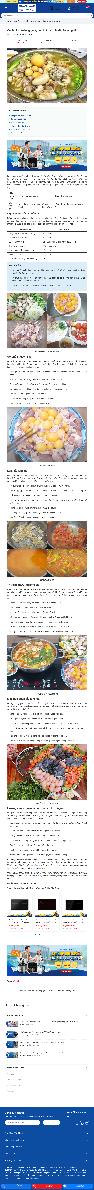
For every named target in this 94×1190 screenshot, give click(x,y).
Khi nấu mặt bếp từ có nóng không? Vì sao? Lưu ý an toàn (40, 1032)
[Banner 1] (47, 1)
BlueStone (30, 876)
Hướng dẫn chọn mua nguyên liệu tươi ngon (28, 133)
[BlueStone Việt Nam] (27, 8)
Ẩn (28, 111)
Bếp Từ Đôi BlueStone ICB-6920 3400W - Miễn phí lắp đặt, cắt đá (19, 921)
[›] (84, 912)
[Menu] (6, 8)
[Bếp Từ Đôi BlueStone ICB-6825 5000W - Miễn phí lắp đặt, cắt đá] (47, 904)
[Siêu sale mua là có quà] (47, 155)
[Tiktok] (82, 1123)
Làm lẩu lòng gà (17, 122)
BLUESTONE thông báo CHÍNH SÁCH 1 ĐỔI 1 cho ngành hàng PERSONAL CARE (49, 1022)
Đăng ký (51, 1123)
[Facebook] (77, 1123)
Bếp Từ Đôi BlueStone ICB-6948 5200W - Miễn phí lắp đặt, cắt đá (73, 921)
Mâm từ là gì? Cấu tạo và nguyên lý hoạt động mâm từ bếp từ (41, 1042)
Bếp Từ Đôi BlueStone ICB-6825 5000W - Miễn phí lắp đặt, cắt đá (46, 921)
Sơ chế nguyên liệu (18, 119)
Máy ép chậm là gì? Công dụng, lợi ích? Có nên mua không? (41, 1053)
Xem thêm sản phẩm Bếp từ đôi (47, 935)
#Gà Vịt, (16, 981)
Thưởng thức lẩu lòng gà (20, 126)
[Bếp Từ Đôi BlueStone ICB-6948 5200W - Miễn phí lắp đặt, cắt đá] (74, 904)
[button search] (90, 15)
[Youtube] (87, 1123)
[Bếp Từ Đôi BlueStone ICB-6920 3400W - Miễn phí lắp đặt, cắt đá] (19, 904)
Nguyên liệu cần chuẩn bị (21, 116)
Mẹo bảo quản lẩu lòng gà (21, 129)
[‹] (9, 912)
